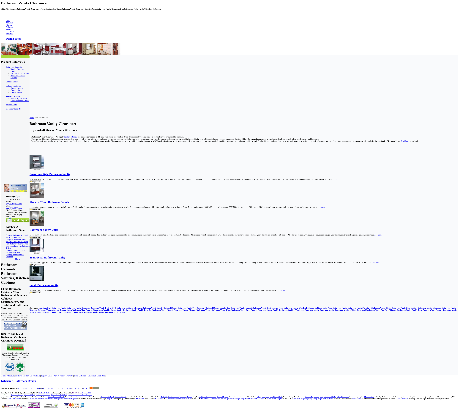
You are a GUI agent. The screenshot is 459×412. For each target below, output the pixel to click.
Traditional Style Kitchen (20, 101)
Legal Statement (80, 376)
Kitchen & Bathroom (45, 393)
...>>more (336, 179)
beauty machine (173, 397)
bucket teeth (278, 397)
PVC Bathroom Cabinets (20, 73)
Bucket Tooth (356, 399)
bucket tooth (296, 399)
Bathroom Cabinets (107, 397)
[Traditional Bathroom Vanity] (37, 253)
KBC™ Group (77, 393)
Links (50, 376)
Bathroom (9, 27)
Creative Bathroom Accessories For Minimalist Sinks (17, 236)
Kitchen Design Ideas (312, 397)
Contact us (10, 31)
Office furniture (369, 397)
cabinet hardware (343, 397)
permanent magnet (217, 399)
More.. (17, 259)
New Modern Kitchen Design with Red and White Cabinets (17, 243)
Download (92, 376)
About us (9, 23)
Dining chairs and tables (328, 397)
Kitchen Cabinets (120, 397)
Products (18, 376)
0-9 (87, 388)
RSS (89, 393)
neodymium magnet (231, 399)
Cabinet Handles (17, 88)
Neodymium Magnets (69, 399)
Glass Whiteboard (402, 399)
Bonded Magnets (222, 397)
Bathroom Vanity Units (44, 229)
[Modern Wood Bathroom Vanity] (37, 197)
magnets (304, 399)
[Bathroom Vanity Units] (37, 225)
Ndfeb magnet (42, 399)
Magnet (189, 397)
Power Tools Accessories (182, 399)
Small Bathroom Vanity (44, 285)
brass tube (183, 397)
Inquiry (8, 29)
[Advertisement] (10, 148)
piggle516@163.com (14, 204)
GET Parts (159, 399)
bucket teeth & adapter (274, 399)
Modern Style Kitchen (19, 99)
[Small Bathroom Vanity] (37, 281)
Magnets (109, 399)
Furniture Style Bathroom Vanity (50, 174)
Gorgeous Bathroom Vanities (17, 239)
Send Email (405, 141)
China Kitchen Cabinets (56, 397)
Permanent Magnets (55, 399)
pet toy (259, 397)
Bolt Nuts (164, 397)
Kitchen (9, 25)
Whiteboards (140, 399)
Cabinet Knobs (16, 92)
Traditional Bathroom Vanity (47, 257)
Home (8, 21)
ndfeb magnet (251, 399)
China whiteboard (14, 399)
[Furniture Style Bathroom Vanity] (37, 170)
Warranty (69, 376)
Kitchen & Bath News (31, 376)
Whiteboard (205, 399)
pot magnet (33, 399)
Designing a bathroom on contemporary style (15, 251)
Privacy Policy (59, 376)
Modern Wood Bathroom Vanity (49, 202)
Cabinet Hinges (16, 90)
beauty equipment (268, 397)
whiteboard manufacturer (207, 397)
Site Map (9, 34)
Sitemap (85, 393)
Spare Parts (170, 399)
